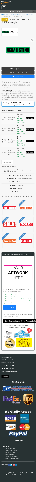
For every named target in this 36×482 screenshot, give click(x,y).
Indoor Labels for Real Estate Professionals (21, 14)
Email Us (5, 376)
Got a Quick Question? (19, 69)
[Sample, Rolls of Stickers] (14, 32)
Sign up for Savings (11, 450)
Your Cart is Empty (16, 11)
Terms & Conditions (11, 456)
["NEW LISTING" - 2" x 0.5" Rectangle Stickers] (6, 32)
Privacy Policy (10, 454)
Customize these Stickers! (19, 73)
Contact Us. (23, 475)
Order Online (19, 77)
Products (5, 14)
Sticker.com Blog (10, 448)
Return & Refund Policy (12, 458)
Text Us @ (9, 371)
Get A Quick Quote (11, 452)
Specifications (7, 162)
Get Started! (9, 307)
